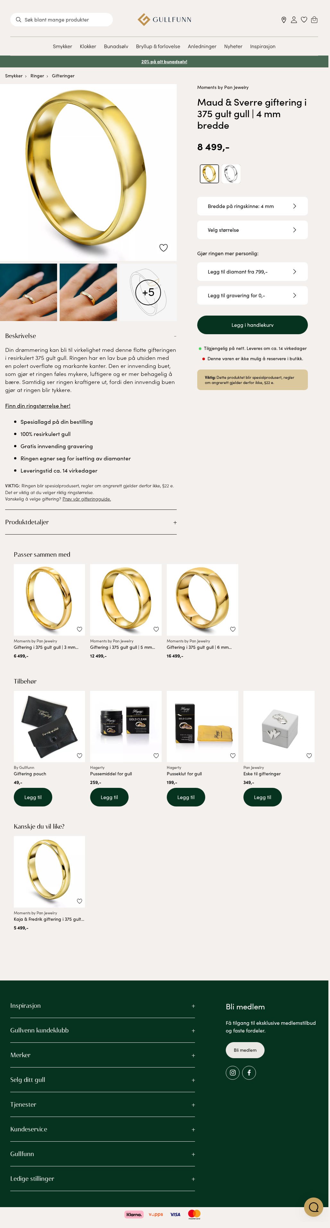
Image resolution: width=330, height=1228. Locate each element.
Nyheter (233, 45)
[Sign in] (294, 19)
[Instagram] (233, 1073)
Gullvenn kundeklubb (39, 1030)
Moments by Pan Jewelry (223, 87)
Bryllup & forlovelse (158, 45)
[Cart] (314, 19)
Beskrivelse (20, 336)
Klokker (88, 45)
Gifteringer (63, 76)
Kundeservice (28, 1129)
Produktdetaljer (27, 522)
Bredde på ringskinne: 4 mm (241, 206)
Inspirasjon (262, 45)
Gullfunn (22, 1154)
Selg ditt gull (27, 1080)
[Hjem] (164, 19)
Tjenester (23, 1104)
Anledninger (202, 45)
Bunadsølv (116, 45)
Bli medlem (245, 1050)
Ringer (37, 76)
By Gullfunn (24, 767)
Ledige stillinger (32, 1178)
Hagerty (97, 767)
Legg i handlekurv (253, 324)
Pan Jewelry (253, 767)
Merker (20, 1055)
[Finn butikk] (284, 19)
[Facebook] (249, 1073)
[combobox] (61, 19)
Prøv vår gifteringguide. (87, 498)
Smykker (62, 45)
